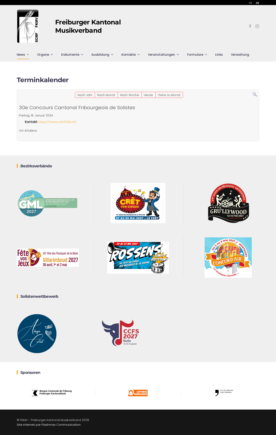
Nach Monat (106, 95)
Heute (148, 95)
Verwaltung (240, 54)
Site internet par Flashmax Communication (49, 424)
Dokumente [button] (70, 54)
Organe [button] (43, 54)
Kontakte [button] (128, 54)
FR (250, 3)
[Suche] (255, 94)
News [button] (21, 54)
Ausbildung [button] (100, 54)
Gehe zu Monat (169, 95)
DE (257, 3)
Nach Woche (129, 95)
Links (219, 54)
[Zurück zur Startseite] (28, 26)
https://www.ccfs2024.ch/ (57, 122)
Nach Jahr (85, 95)
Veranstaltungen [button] (161, 54)
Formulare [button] (195, 54)
